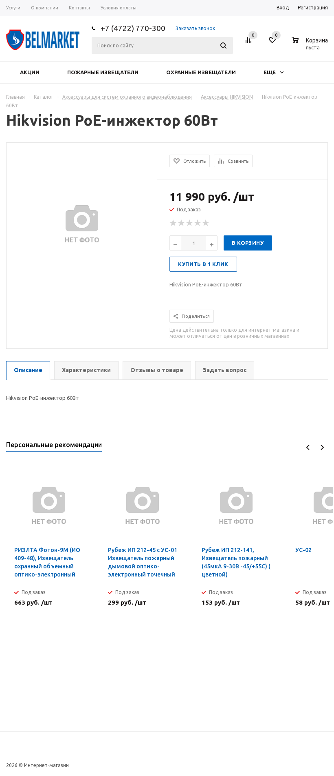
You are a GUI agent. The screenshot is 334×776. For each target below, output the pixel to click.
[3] (190, 223)
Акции (30, 72)
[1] (173, 223)
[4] (198, 223)
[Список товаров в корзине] (311, 46)
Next (322, 447)
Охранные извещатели (201, 72)
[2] (182, 223)
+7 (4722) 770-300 (133, 28)
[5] (206, 223)
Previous (308, 447)
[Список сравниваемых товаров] (249, 43)
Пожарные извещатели (102, 72)
